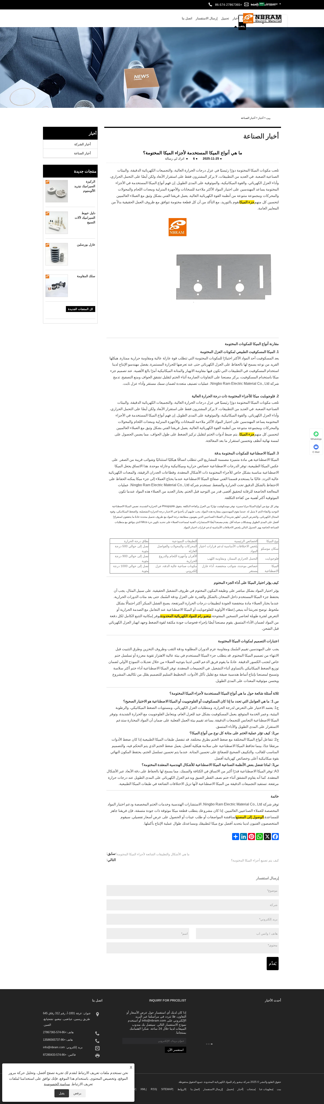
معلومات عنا (266, 1089)
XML (143, 1089)
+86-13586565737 (54, 1039)
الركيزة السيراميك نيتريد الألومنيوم (84, 186)
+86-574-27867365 (55, 1032)
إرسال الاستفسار (207, 18)
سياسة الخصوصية (57, 1084)
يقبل (62, 1093)
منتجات (251, 1089)
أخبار (260, 118)
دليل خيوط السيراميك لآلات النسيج (85, 217)
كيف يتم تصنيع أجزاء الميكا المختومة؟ (255, 860)
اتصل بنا (187, 18)
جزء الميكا (246, 202)
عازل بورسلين (86, 244)
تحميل (225, 18)
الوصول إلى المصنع (250, 817)
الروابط (181, 1089)
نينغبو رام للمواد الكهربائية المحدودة (185, 616)
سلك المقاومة (86, 276)
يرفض (77, 1093)
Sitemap (167, 1089)
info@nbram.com (54, 1047)
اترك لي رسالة (174, 158)
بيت (279, 1089)
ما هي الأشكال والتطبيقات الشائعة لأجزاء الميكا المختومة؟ (152, 854)
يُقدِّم (272, 963)
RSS (153, 1089)
